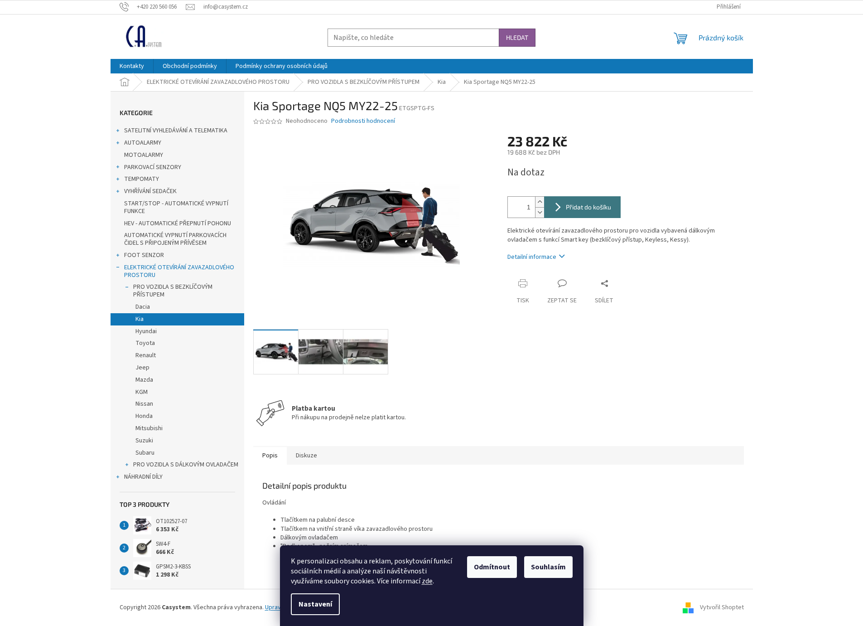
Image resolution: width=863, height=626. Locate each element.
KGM (141, 392)
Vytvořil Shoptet (722, 607)
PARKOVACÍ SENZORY (152, 167)
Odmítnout (492, 567)
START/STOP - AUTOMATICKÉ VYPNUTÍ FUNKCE (176, 207)
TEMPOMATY (141, 179)
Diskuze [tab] (306, 455)
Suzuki (144, 440)
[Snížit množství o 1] (539, 212)
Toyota (145, 343)
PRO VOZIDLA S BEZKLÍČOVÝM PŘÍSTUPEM (172, 290)
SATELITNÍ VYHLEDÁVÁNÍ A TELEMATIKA (175, 130)
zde (427, 581)
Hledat (517, 37)
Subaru (144, 452)
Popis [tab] (270, 455)
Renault (145, 355)
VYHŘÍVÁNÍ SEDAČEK (150, 191)
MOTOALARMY (143, 155)
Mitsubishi (149, 428)
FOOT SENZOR (144, 255)
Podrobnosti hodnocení (363, 121)
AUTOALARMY (142, 142)
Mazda (144, 379)
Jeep (142, 367)
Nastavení (315, 604)
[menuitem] (132, 66)
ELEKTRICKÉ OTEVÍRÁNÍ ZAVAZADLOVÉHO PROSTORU (179, 271)
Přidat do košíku (588, 207)
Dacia (142, 306)
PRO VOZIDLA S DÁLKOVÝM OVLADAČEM (185, 464)
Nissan (144, 403)
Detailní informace (531, 257)
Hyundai (146, 331)
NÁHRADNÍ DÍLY (143, 476)
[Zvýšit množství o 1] (539, 202)
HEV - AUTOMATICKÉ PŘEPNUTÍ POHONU (177, 223)
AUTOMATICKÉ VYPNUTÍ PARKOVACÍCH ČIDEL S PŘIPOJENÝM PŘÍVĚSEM (175, 239)
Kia (139, 319)
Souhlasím (548, 567)
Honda (144, 416)
